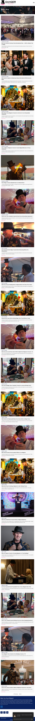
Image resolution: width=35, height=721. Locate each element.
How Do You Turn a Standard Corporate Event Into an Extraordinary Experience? (17, 216)
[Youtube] (7, 712)
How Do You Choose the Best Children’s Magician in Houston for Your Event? (16, 687)
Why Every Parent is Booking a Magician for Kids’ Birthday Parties (14, 486)
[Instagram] (4, 712)
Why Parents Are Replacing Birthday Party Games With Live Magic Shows (16, 419)
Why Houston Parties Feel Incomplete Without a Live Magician (14, 452)
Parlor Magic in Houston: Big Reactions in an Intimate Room (13, 182)
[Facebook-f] (1, 712)
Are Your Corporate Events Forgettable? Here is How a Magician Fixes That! (16, 586)
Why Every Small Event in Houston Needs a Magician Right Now (14, 519)
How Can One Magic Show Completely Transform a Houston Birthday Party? (16, 385)
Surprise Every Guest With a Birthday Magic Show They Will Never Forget (16, 318)
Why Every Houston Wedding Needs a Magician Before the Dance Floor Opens (17, 284)
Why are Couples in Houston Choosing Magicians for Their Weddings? (15, 553)
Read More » (4, 48)
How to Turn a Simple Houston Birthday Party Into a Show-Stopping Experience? (17, 620)
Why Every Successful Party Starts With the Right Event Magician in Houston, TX (17, 351)
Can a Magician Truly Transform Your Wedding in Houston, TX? (14, 654)
